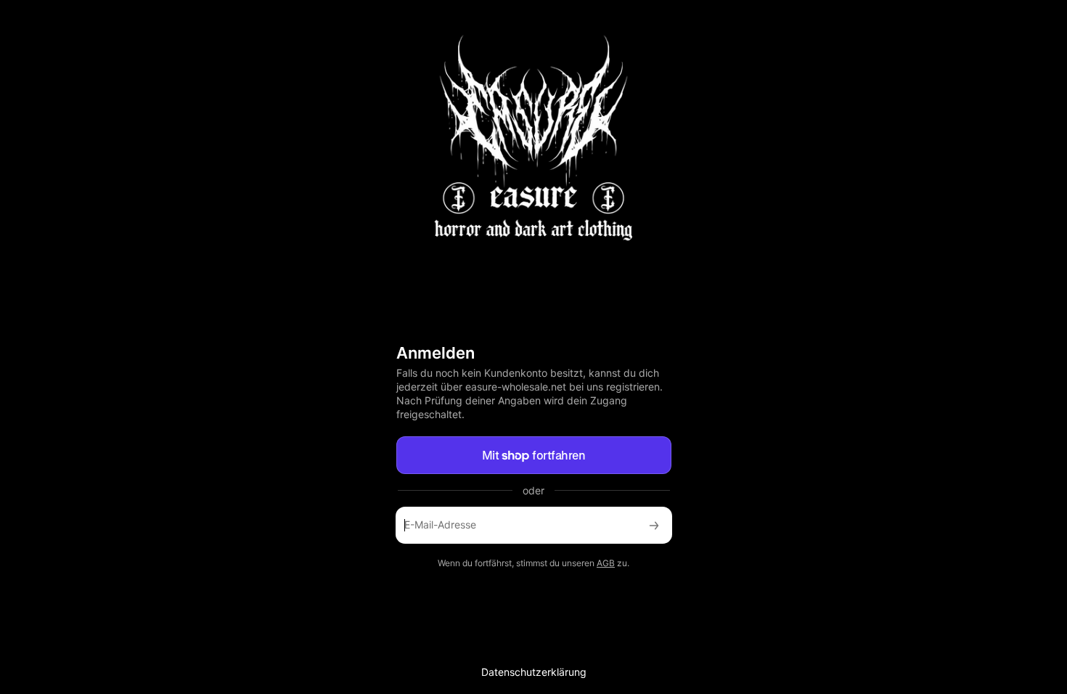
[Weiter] (654, 525)
